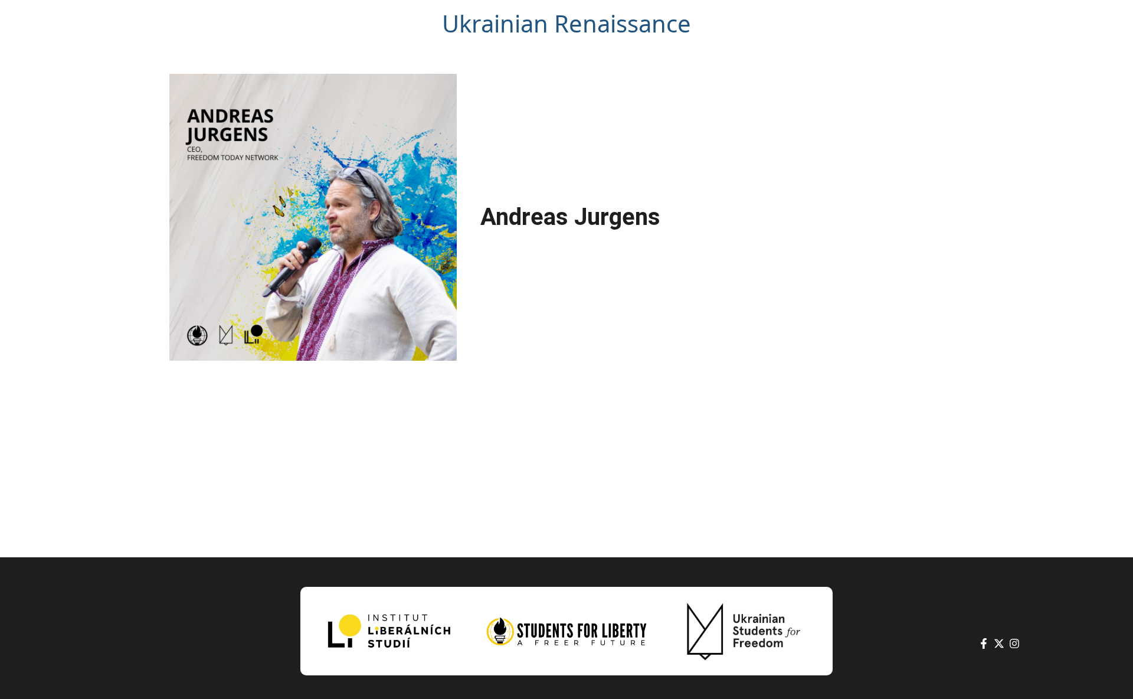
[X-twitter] (999, 643)
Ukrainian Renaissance (566, 23)
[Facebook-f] (983, 643)
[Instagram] (1014, 643)
